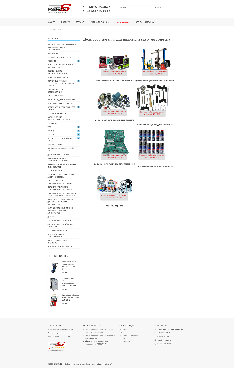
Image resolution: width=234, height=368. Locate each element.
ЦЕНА (64, 273)
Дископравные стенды (58, 155)
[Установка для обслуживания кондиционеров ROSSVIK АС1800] (54, 284)
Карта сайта (125, 341)
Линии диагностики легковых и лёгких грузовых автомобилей (62, 47)
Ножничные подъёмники (60, 247)
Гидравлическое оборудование (55, 91)
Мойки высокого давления (60, 103)
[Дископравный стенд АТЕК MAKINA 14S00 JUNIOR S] (54, 300)
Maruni (51, 131)
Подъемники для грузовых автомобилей (60, 66)
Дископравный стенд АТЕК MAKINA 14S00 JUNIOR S (70, 297)
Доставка (123, 329)
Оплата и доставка (145, 22)
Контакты (52, 123)
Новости (65, 22)
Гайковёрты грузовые (58, 77)
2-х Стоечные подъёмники (60, 220)
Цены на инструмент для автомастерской (114, 164)
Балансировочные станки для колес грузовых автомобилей (60, 210)
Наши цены (53, 53)
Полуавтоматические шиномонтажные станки (60, 188)
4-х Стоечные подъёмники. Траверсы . (60, 225)
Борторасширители (57, 171)
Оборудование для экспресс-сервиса (62, 108)
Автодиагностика (56, 96)
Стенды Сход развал (57, 230)
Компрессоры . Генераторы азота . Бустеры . (61, 176)
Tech (50, 127)
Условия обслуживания (129, 335)
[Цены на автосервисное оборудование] (155, 61)
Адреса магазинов (100, 22)
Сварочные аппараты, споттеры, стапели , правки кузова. (61, 83)
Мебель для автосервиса (59, 57)
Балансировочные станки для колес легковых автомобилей (60, 201)
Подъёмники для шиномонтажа (56, 235)
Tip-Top (51, 135)
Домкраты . (53, 217)
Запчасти (80, 22)
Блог (122, 332)
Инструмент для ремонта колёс (60, 139)
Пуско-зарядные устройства (61, 100)
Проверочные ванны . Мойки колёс (61, 149)
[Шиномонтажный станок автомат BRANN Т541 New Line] (54, 268)
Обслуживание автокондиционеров (57, 72)
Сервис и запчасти (57, 113)
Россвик (52, 61)
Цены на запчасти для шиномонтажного (114, 120)
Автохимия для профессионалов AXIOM (59, 118)
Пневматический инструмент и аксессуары (62, 166)
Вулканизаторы (55, 145)
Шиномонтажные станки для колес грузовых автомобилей (62, 194)
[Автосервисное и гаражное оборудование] (64, 8)
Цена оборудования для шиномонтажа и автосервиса (126, 39)
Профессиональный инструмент (57, 241)
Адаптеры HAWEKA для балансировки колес (58, 159)
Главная (51, 22)
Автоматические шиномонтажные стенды (60, 182)
